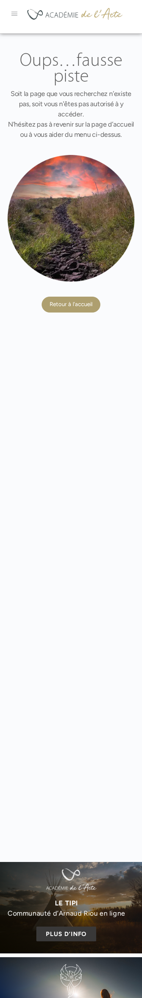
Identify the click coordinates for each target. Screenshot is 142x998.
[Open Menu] (14, 14)
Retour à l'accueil (71, 304)
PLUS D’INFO (66, 934)
